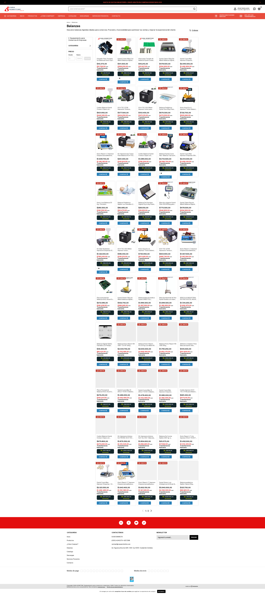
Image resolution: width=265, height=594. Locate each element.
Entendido (161, 591)
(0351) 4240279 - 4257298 (121, 540)
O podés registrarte (244, 9)
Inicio (22, 16)
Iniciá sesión (245, 8)
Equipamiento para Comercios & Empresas (77, 39)
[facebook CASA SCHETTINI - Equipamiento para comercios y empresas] (129, 523)
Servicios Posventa (100, 16)
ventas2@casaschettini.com (121, 544)
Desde (70, 55)
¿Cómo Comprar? (47, 16)
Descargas (84, 16)
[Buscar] (194, 9)
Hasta (78, 55)
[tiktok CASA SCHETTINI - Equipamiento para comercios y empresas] (144, 523)
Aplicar (87, 58)
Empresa (61, 16)
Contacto (116, 16)
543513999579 (117, 537)
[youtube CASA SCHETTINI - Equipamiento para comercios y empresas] (136, 523)
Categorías (11, 16)
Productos (32, 16)
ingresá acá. (101, 587)
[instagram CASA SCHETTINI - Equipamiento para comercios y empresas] (121, 523)
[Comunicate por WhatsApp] (254, 9)
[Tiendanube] (191, 586)
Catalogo (72, 16)
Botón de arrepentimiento (115, 587)
